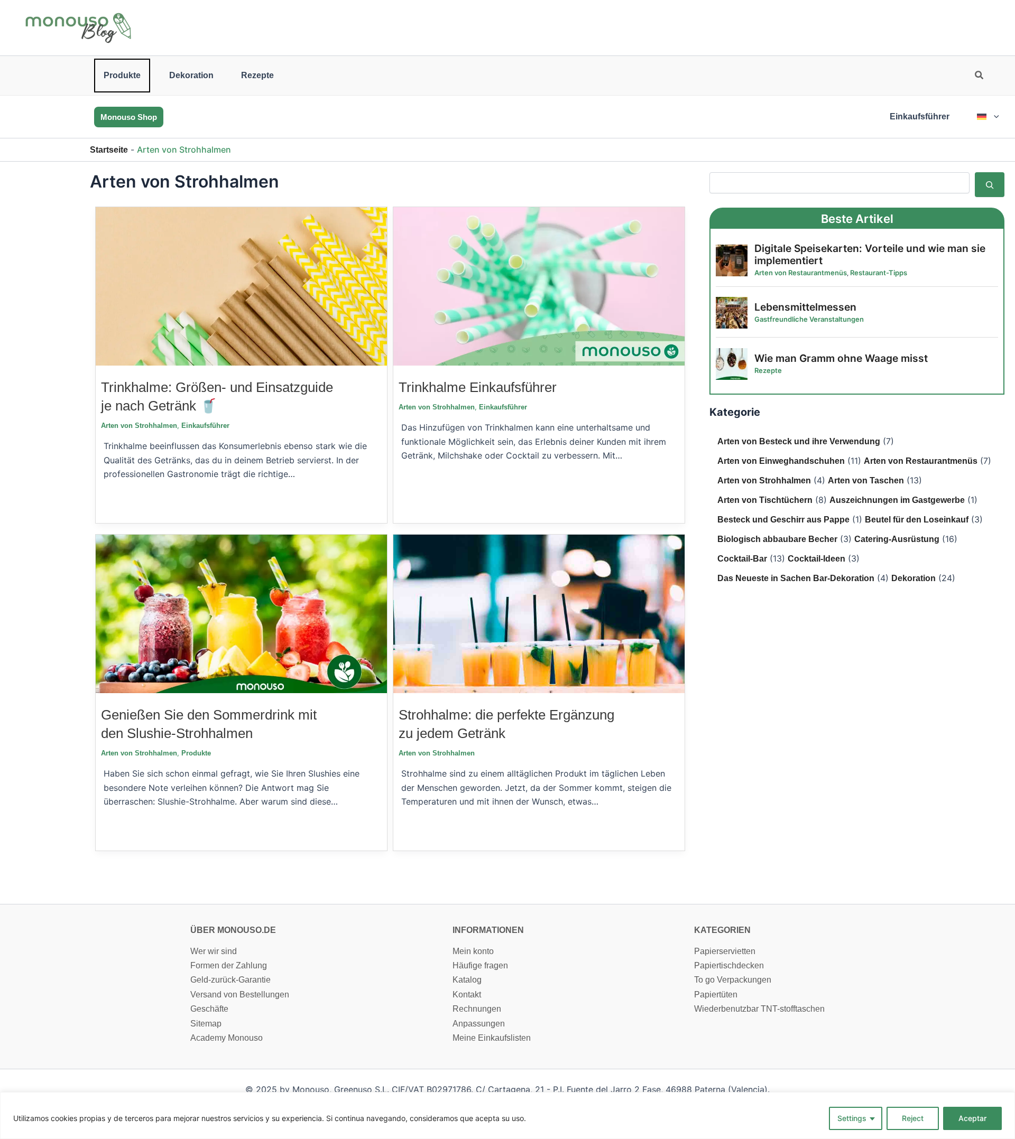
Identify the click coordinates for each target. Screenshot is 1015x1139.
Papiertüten (715, 994)
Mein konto (473, 951)
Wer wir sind (213, 951)
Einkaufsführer (919, 116)
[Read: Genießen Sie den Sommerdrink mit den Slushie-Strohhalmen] (241, 613)
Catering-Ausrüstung (896, 539)
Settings (851, 1118)
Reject (913, 1118)
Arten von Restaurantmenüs (920, 460)
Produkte (122, 75)
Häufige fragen (480, 965)
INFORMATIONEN (488, 930)
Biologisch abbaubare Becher (777, 539)
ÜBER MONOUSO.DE (233, 930)
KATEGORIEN (722, 930)
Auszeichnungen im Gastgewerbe (897, 500)
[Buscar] (989, 184)
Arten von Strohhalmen (139, 426)
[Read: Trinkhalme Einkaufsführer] (539, 285)
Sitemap (206, 1023)
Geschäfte (209, 1008)
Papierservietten (724, 951)
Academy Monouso (226, 1037)
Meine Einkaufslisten (492, 1037)
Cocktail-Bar (742, 558)
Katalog (467, 979)
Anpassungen (479, 1023)
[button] (979, 76)
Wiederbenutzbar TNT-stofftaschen (759, 1008)
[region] (507, 1115)
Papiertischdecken (729, 965)
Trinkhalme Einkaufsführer (478, 387)
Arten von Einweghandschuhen (781, 460)
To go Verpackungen (732, 979)
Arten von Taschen (866, 480)
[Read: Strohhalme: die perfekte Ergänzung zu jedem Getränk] (539, 613)
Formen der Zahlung (228, 965)
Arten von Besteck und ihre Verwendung (798, 441)
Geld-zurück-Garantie (230, 979)
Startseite (109, 149)
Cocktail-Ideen (816, 558)
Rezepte (257, 75)
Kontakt (467, 994)
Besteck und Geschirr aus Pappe (783, 519)
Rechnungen (477, 1008)
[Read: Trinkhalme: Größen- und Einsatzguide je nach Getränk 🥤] (241, 285)
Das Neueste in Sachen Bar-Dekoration (795, 578)
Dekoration (191, 75)
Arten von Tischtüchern (765, 500)
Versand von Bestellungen (239, 994)
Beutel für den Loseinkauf (916, 519)
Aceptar (972, 1118)
